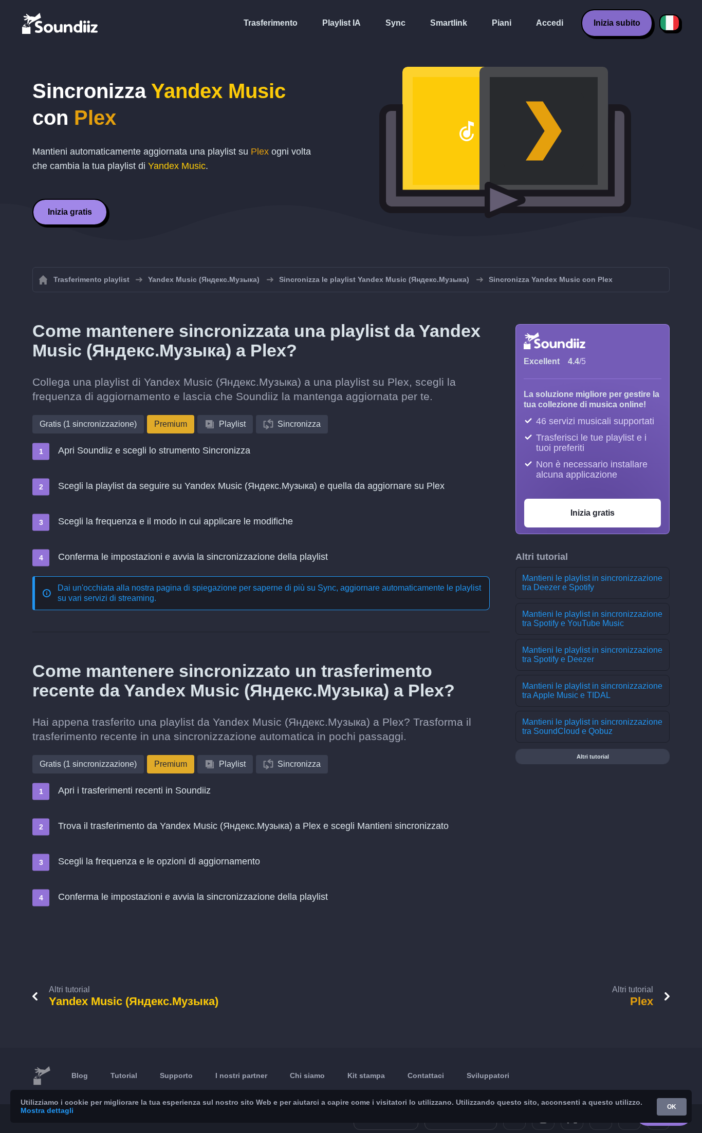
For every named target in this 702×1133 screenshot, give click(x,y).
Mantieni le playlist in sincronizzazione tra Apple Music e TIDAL (592, 691)
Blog (79, 1075)
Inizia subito (617, 22)
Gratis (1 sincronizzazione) (88, 424)
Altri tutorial (593, 756)
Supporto (176, 1075)
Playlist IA (341, 22)
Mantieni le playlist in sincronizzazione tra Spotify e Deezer (592, 655)
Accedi (549, 22)
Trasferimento (271, 22)
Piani (501, 22)
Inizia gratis (70, 211)
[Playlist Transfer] (60, 23)
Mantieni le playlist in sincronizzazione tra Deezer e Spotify (592, 583)
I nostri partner (241, 1075)
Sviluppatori (488, 1075)
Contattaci (426, 1075)
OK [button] (671, 1106)
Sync (395, 22)
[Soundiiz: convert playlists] (41, 1076)
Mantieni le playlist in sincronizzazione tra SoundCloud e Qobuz (592, 726)
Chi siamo (307, 1075)
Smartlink (448, 22)
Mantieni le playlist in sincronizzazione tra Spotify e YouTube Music (592, 619)
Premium (170, 424)
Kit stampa (366, 1075)
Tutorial (123, 1075)
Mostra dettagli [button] (47, 1110)
